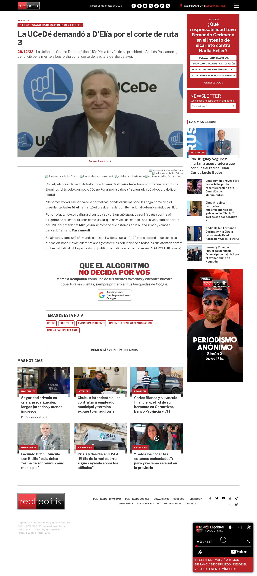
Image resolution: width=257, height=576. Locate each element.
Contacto (192, 503)
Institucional (172, 503)
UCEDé (51, 323)
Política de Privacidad (107, 499)
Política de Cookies (137, 499)
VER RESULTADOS (213, 82)
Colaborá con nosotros (169, 499)
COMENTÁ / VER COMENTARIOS (114, 350)
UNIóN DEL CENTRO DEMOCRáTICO (130, 323)
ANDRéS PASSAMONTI (91, 323)
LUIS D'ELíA (66, 323)
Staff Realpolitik (148, 503)
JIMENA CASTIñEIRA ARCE (62, 330)
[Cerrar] (249, 527)
